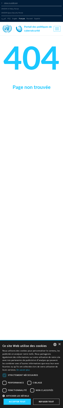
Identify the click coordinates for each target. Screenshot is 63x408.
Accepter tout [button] (17, 401)
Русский (29, 18)
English (14, 18)
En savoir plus (23, 369)
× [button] (59, 344)
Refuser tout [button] (46, 401)
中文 (9, 18)
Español (37, 18)
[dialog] (31, 374)
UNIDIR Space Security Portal (12, 13)
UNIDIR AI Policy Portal (10, 9)
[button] (31, 395)
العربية (3, 18)
